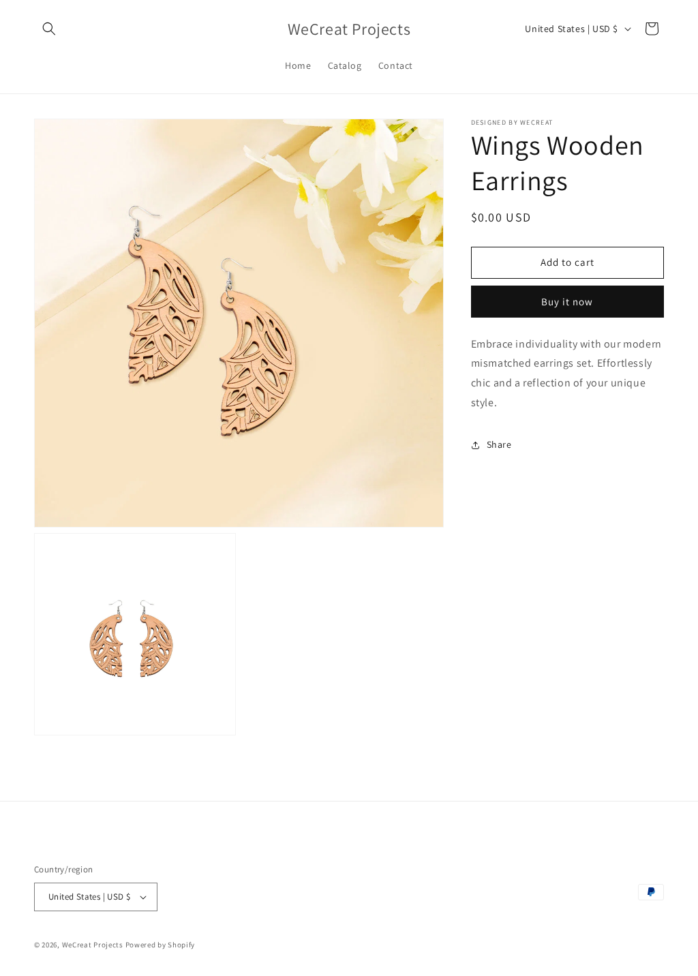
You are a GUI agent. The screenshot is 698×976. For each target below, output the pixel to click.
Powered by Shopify (160, 944)
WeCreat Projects (92, 944)
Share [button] (499, 444)
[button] (49, 29)
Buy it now (567, 301)
